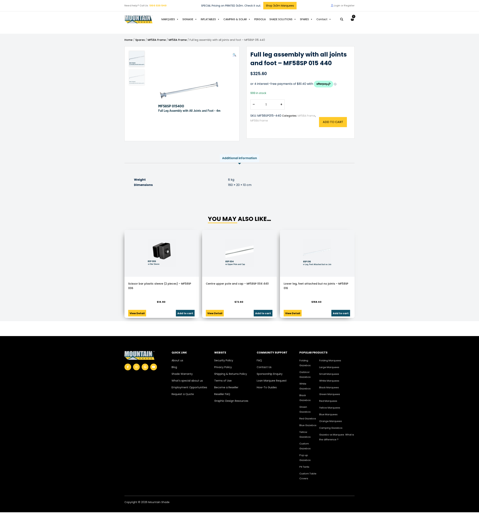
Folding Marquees (330, 360)
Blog (174, 367)
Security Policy (223, 360)
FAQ (259, 360)
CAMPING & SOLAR (235, 19)
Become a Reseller (226, 387)
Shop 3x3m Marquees (280, 5)
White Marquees (329, 381)
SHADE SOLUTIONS (280, 19)
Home (128, 40)
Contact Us (264, 367)
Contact (321, 19)
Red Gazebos (307, 418)
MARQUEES (168, 19)
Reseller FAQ (222, 394)
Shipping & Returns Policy (230, 374)
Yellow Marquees (329, 407)
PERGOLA (260, 19)
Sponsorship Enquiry (270, 374)
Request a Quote (183, 394)
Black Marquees (329, 387)
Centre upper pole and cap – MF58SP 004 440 (237, 284)
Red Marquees (328, 401)
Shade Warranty (182, 374)
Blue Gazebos (307, 425)
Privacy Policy (223, 367)
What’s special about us (187, 381)
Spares (140, 40)
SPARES (304, 19)
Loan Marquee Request (272, 381)
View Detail (137, 313)
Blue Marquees (328, 414)
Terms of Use (223, 381)
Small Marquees (329, 374)
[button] (234, 54)
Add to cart (333, 122)
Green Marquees (329, 394)
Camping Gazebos (330, 428)
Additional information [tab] (239, 158)
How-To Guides (267, 387)
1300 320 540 (158, 5)
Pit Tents (304, 467)
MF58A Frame (157, 40)
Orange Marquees (330, 421)
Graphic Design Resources (231, 401)
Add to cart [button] (185, 313)
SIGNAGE (187, 19)
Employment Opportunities (189, 387)
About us (177, 360)
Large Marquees (329, 367)
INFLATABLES (208, 19)
